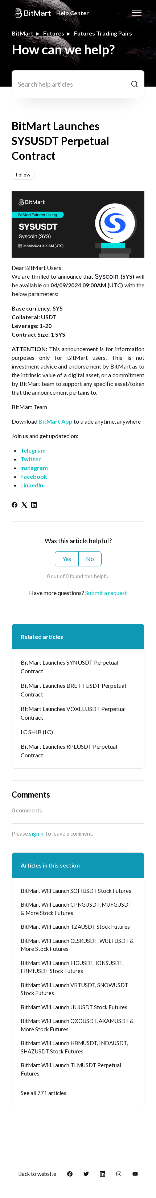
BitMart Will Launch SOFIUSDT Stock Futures (76, 890)
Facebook (33, 476)
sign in (37, 833)
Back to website (37, 1173)
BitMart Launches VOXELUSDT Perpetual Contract (73, 713)
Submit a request (106, 592)
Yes (66, 558)
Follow (23, 174)
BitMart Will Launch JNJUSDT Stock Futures (74, 1007)
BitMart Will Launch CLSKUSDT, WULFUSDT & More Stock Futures (77, 944)
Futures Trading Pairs (103, 33)
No (90, 558)
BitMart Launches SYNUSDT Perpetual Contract (69, 666)
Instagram (34, 467)
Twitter (30, 459)
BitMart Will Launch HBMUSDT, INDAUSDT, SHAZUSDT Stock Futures (74, 1047)
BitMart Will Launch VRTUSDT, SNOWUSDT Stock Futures (74, 989)
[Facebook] (14, 505)
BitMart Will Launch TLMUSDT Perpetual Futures (71, 1069)
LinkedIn (31, 485)
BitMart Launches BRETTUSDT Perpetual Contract (73, 690)
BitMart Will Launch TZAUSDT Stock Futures (75, 926)
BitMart (22, 33)
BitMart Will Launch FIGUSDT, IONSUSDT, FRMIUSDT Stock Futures (72, 967)
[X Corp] (24, 505)
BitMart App (55, 421)
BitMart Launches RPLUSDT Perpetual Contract (69, 750)
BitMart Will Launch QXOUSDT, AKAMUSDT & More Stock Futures (77, 1025)
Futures (53, 33)
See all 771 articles (43, 1093)
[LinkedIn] (34, 505)
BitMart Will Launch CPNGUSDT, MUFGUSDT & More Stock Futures (76, 908)
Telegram (33, 450)
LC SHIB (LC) (37, 731)
